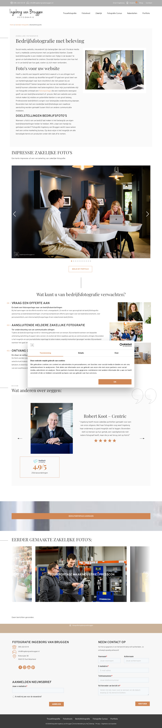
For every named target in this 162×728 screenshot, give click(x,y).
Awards (133, 3)
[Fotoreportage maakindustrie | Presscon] (81, 601)
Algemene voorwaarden (108, 724)
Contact (149, 3)
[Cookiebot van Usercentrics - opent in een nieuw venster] (121, 345)
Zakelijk (98, 13)
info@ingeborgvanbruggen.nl (41, 3)
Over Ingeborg (118, 3)
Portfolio (146, 13)
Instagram (24, 667)
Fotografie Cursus (114, 13)
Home (12, 25)
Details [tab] (81, 353)
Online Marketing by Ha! (80, 724)
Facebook (20, 667)
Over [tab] (117, 353)
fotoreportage (45, 91)
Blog (141, 3)
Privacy (98, 724)
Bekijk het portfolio (80, 269)
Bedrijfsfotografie (82, 719)
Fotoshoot (86, 13)
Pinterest (33, 667)
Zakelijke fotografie (21, 25)
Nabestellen (132, 13)
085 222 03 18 (19, 3)
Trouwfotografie (69, 13)
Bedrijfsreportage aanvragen (81, 516)
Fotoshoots (67, 719)
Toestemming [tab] (45, 353)
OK (115, 382)
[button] (14, 214)
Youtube (29, 667)
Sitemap (91, 724)
